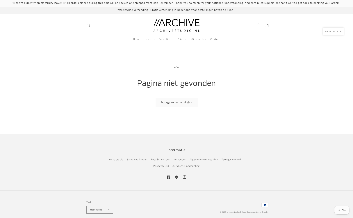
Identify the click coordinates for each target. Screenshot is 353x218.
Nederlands (96, 209)
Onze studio (116, 159)
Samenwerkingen (137, 159)
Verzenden (180, 159)
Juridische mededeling (186, 166)
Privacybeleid (161, 166)
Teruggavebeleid (231, 159)
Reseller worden (160, 159)
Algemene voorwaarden (204, 159)
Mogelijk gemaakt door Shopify (255, 212)
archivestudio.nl (234, 212)
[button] (89, 25)
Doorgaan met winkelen (176, 102)
